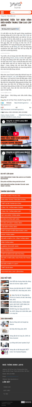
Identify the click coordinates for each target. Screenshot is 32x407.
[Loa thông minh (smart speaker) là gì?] (5, 344)
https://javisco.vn (6, 105)
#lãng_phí (17, 46)
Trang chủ (6, 387)
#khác (11, 61)
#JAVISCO (9, 117)
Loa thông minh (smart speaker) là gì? (20, 343)
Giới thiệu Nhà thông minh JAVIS (18, 329)
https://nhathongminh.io (21, 103)
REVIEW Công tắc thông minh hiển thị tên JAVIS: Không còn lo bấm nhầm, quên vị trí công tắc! (20, 311)
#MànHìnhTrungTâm (25, 115)
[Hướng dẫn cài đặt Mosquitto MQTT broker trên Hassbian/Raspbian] (5, 351)
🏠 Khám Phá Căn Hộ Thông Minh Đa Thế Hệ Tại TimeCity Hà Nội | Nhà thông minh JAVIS (20, 297)
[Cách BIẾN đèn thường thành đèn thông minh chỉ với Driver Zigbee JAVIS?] (5, 283)
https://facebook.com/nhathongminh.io (12, 109)
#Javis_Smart (16, 117)
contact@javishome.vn (12, 376)
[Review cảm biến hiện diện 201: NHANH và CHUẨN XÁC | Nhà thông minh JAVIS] (5, 290)
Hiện (17, 29)
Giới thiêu (6, 390)
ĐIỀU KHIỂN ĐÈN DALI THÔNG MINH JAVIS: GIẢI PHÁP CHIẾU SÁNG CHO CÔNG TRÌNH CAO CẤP (20, 304)
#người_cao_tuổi (13, 76)
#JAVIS (3, 117)
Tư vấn (5, 394)
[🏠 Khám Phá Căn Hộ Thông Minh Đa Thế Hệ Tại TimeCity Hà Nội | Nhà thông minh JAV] (5, 297)
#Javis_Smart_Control (17, 58)
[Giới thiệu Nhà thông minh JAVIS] (5, 330)
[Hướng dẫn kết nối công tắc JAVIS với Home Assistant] (5, 337)
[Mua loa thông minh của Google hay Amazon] (5, 324)
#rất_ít (25, 35)
